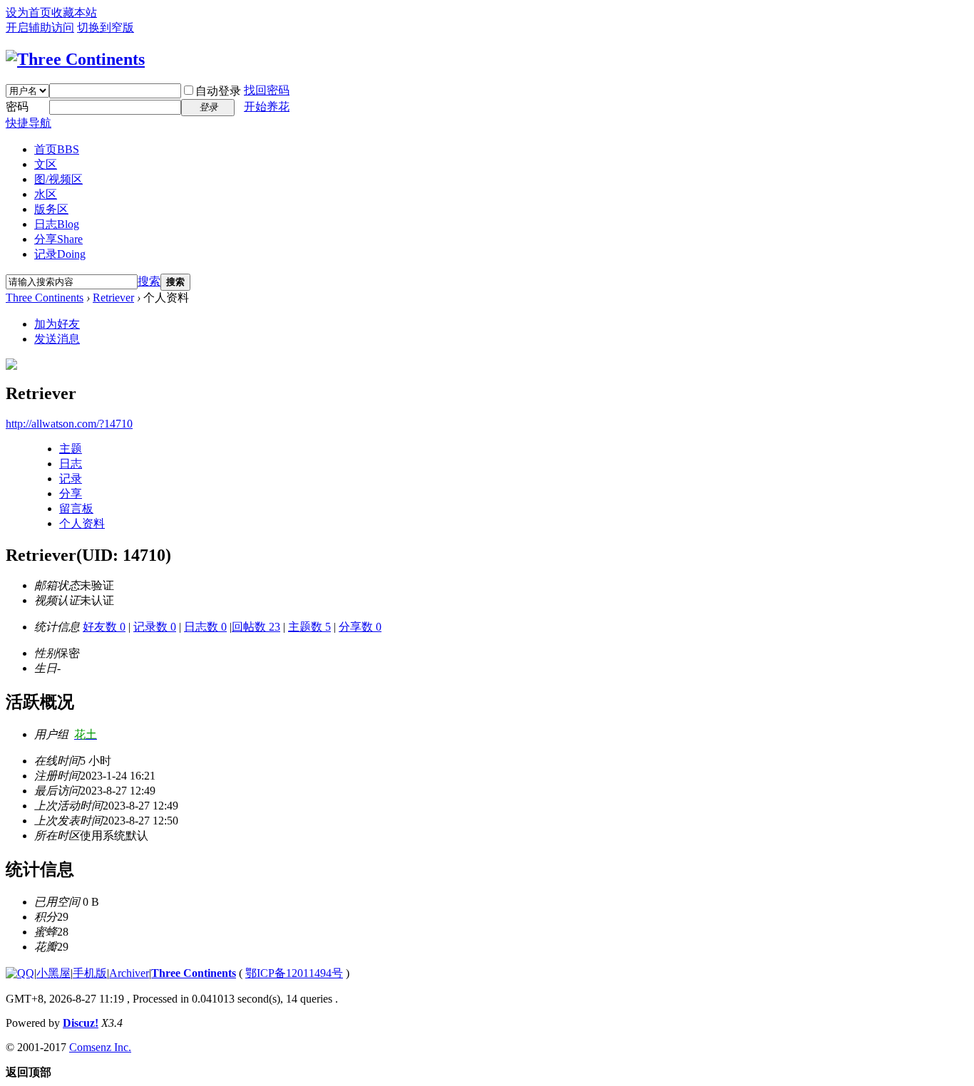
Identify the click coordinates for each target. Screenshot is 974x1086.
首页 (56, 149)
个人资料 (82, 523)
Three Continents (44, 297)
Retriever (113, 297)
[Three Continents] (75, 59)
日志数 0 (205, 627)
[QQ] (20, 973)
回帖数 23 (256, 627)
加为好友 (57, 324)
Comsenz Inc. (100, 1047)
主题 (70, 449)
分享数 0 (360, 627)
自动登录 (218, 91)
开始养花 (266, 106)
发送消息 (57, 339)
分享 (58, 239)
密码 (17, 106)
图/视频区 (58, 179)
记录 (60, 254)
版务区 (51, 209)
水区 (45, 194)
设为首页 (28, 12)
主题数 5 (309, 627)
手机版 (90, 973)
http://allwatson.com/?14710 (69, 424)
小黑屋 (53, 973)
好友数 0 (104, 627)
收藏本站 (74, 12)
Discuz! (80, 1023)
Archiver (129, 973)
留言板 (76, 508)
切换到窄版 (105, 27)
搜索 (149, 281)
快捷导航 (28, 123)
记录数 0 (154, 627)
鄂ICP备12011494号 (294, 973)
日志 (56, 224)
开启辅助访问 (40, 27)
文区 (45, 164)
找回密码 (266, 90)
